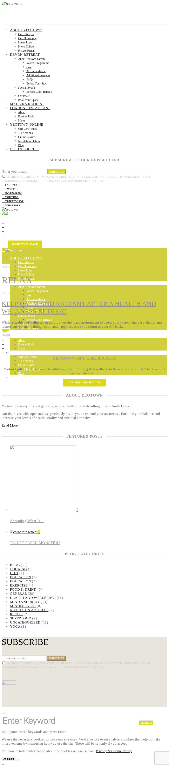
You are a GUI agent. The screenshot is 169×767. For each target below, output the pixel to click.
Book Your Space (28, 100)
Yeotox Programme (37, 63)
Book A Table (26, 116)
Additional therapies (38, 75)
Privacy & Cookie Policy (114, 751)
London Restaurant (30, 108)
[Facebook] (3, 218)
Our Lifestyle (26, 34)
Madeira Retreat (27, 104)
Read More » (11, 425)
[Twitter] (3, 222)
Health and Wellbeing (32, 598)
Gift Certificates (27, 128)
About (21, 112)
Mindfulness (23, 606)
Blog (21, 145)
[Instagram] (3, 226)
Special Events (26, 87)
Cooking (18, 569)
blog (15, 565)
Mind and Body (25, 602)
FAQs (29, 79)
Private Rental (26, 50)
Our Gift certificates (84, 382)
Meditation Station (29, 141)
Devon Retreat (25, 55)
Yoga (15, 626)
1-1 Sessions (25, 132)
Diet (14, 573)
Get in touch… (24, 149)
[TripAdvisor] (3, 234)
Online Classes (26, 137)
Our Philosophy (27, 38)
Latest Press (25, 42)
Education (20, 577)
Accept (8, 758)
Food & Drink (23, 589)
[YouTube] (3, 230)
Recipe (16, 614)
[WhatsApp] (3, 238)
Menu (21, 120)
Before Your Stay (36, 83)
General (18, 594)
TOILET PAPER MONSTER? (35, 543)
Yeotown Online (26, 124)
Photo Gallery (26, 46)
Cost (29, 67)
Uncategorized (25, 622)
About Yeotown (26, 30)
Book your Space (25, 244)
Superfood (20, 618)
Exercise (19, 585)
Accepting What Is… (27, 521)
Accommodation (36, 71)
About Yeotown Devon (31, 58)
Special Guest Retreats (39, 91)
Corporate (24, 95)
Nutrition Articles (29, 610)
